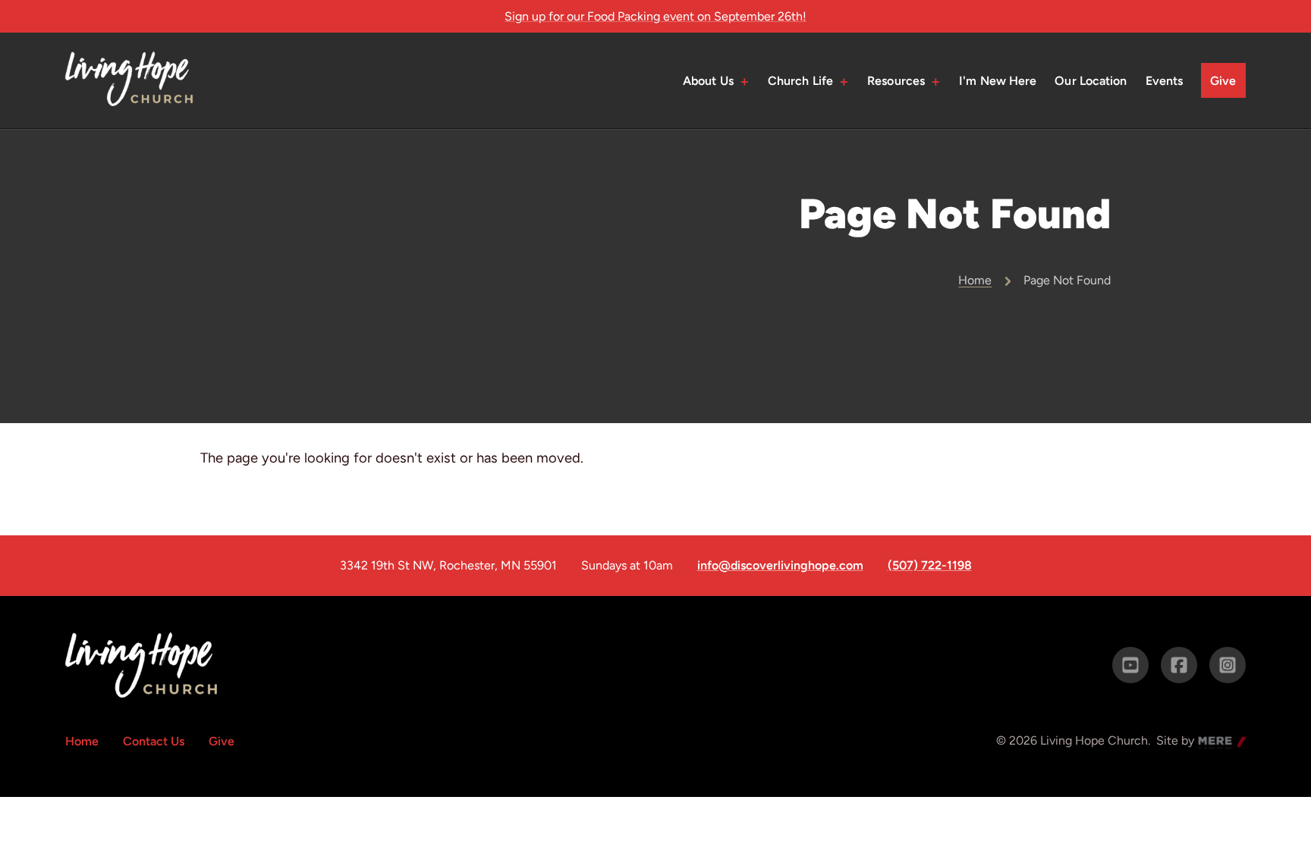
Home (975, 280)
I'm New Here (997, 81)
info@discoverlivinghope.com (780, 566)
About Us (708, 81)
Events (1165, 81)
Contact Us (153, 741)
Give (1223, 81)
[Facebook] (1179, 665)
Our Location (1091, 81)
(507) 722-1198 (930, 566)
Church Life (800, 81)
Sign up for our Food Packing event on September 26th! (655, 16)
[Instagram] (1227, 665)
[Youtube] (1130, 665)
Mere (1212, 742)
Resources (896, 81)
